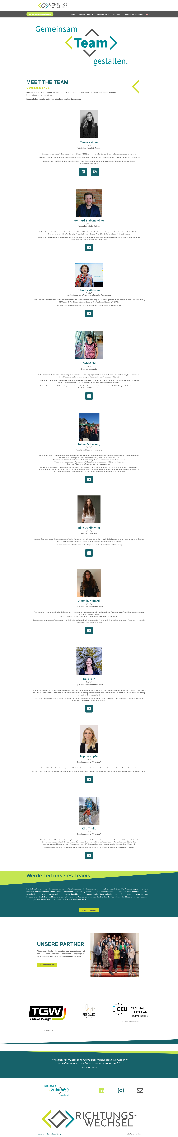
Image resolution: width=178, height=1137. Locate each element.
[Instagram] (95, 172)
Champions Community (134, 14)
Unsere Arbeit (102, 14)
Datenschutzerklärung (54, 1134)
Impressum (41, 1134)
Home (73, 14)
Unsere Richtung (85, 14)
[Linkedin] (83, 172)
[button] (28, 1011)
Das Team (116, 14)
